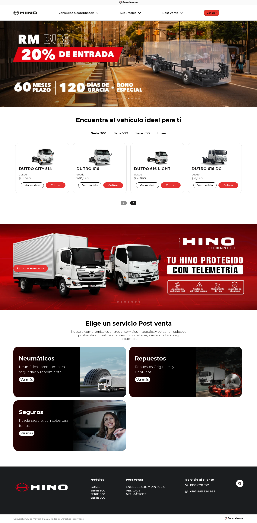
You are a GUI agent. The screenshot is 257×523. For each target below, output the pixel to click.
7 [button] (139, 98)
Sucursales (128, 13)
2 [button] (121, 98)
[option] (128, 64)
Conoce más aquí (30, 268)
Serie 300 (98, 133)
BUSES (95, 487)
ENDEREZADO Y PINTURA (145, 487)
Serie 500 (121, 133)
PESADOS (133, 490)
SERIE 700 (97, 497)
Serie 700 (142, 133)
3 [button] (125, 98)
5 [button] (132, 98)
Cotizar (212, 12)
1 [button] (118, 98)
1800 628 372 (199, 485)
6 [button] (136, 98)
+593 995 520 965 (202, 491)
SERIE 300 (97, 490)
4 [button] (129, 98)
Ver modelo (32, 185)
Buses (161, 133)
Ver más (27, 379)
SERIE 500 (97, 494)
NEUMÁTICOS (136, 494)
